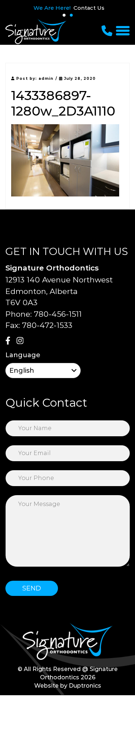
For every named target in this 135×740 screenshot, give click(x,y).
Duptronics (85, 685)
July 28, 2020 (79, 78)
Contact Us (88, 7)
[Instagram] (21, 341)
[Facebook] (10, 341)
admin (46, 78)
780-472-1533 (47, 325)
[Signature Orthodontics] (36, 31)
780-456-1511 (58, 314)
